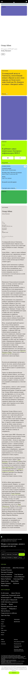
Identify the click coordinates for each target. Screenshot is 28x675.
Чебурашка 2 (13, 608)
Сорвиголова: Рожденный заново (10, 595)
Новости (3, 619)
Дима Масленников (18, 567)
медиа (15, 557)
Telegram (16, 619)
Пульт (2, 623)
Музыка (2, 632)
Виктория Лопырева (7, 572)
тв (19, 557)
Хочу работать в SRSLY (19, 641)
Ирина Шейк (14, 581)
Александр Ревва (18, 579)
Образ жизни (4, 630)
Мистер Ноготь (5, 611)
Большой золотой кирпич (9, 182)
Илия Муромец (18, 597)
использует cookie (21, 667)
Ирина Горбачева (6, 579)
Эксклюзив (3, 643)
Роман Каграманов (6, 576)
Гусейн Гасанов (5, 567)
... (22, 557)
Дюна (3, 176)
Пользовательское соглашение (18, 646)
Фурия (11, 604)
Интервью (3, 626)
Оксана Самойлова (6, 574)
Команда (16, 639)
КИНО (2, 639)
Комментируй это (6, 597)
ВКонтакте (17, 621)
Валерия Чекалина (6, 570)
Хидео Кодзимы (15, 493)
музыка (15, 554)
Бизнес (2, 634)
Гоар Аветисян (18, 574)
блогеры (21, 554)
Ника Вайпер (5, 585)
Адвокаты (4, 608)
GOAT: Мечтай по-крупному (9, 602)
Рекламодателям (17, 643)
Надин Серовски (6, 583)
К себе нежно (5, 593)
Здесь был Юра (5, 615)
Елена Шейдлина (19, 576)
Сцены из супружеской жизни (12, 469)
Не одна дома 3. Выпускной (9, 599)
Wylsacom (16, 583)
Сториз (2, 621)
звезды (4, 557)
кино (3, 554)
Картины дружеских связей (9, 606)
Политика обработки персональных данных (19, 650)
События (3, 641)
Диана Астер (4, 581)
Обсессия (3, 604)
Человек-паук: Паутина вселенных (12, 172)
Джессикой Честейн (8, 467)
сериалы (8, 554)
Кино (2, 628)
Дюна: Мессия (15, 593)
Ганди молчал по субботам (9, 613)
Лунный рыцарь (6, 168)
